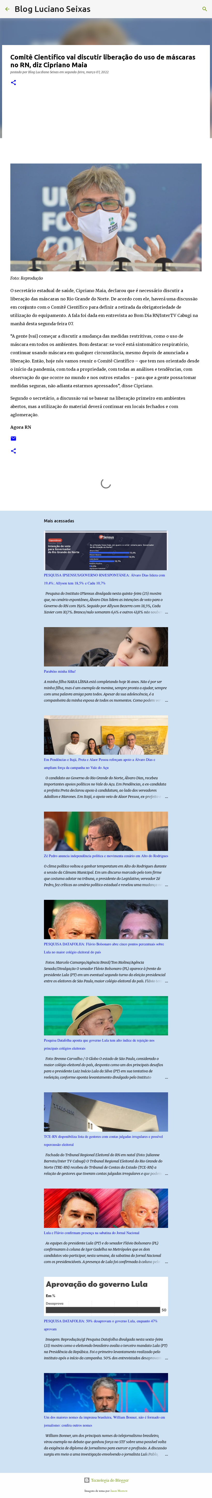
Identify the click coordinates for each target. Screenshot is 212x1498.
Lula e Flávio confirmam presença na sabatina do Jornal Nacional (91, 1232)
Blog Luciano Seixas (52, 8)
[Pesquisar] (98, 9)
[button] (13, 82)
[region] (50, 127)
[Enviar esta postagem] (13, 440)
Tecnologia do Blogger (109, 1480)
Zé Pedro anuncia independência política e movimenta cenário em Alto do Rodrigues (106, 855)
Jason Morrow (118, 1491)
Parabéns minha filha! (60, 671)
